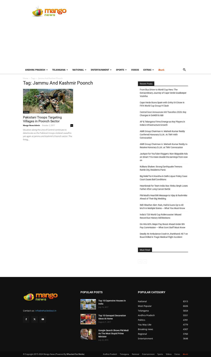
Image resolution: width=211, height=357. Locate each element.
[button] (184, 70)
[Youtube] (43, 319)
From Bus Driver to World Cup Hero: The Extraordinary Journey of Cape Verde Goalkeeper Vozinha (163, 92)
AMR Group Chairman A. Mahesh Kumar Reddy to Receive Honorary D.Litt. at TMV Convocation (163, 146)
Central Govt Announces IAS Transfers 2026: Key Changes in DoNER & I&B (163, 114)
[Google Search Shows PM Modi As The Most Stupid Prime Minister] (88, 334)
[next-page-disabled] (145, 261)
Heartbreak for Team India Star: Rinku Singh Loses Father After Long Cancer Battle (164, 187)
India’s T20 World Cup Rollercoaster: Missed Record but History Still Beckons (160, 216)
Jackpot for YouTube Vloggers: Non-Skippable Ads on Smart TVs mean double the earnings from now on (164, 156)
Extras (147, 69)
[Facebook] (26, 319)
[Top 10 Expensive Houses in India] (88, 304)
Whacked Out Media (75, 354)
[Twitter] (34, 319)
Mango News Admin (31, 125)
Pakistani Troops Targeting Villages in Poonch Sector (42, 119)
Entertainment (100, 69)
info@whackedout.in (45, 310)
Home (25, 78)
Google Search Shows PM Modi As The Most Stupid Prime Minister (113, 333)
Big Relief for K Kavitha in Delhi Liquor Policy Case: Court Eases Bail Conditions (163, 178)
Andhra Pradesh (35, 69)
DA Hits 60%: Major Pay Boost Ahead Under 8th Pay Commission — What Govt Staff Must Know (162, 226)
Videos (135, 69)
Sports (120, 69)
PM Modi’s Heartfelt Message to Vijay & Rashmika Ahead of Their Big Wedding (163, 197)
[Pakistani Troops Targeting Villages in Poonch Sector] (48, 101)
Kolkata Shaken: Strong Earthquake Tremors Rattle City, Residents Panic (161, 168)
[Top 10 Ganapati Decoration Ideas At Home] (88, 319)
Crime (26, 112)
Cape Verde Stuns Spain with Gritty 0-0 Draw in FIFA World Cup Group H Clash (162, 104)
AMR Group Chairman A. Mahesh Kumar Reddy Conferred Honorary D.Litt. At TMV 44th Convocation (162, 134)
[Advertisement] (105, 43)
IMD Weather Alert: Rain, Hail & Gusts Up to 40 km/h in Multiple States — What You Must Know (162, 206)
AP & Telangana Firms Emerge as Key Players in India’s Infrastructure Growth (162, 123)
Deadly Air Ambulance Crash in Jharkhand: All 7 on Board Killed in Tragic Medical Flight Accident (164, 235)
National (78, 69)
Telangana (58, 69)
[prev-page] (140, 261)
